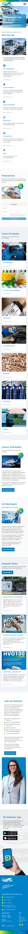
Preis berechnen (14, 218)
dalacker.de (8, 932)
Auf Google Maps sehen (10, 909)
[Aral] (8, 925)
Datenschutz (22, 919)
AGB (20, 915)
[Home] (7, 4)
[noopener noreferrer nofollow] (10, 838)
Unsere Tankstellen (11, 447)
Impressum (21, 917)
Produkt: (5, 208)
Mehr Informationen (8, 490)
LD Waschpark (9, 504)
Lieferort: (5, 211)
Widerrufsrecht (22, 920)
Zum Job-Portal (9, 753)
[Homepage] (7, 880)
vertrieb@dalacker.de (9, 897)
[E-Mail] (5, 0)
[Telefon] (2, 0)
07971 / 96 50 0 (7, 900)
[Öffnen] (24, 4)
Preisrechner (8, 175)
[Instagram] (22, 925)
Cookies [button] (21, 922)
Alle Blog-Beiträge (7, 572)
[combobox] (17, 211)
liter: (4, 215)
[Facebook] (20, 925)
